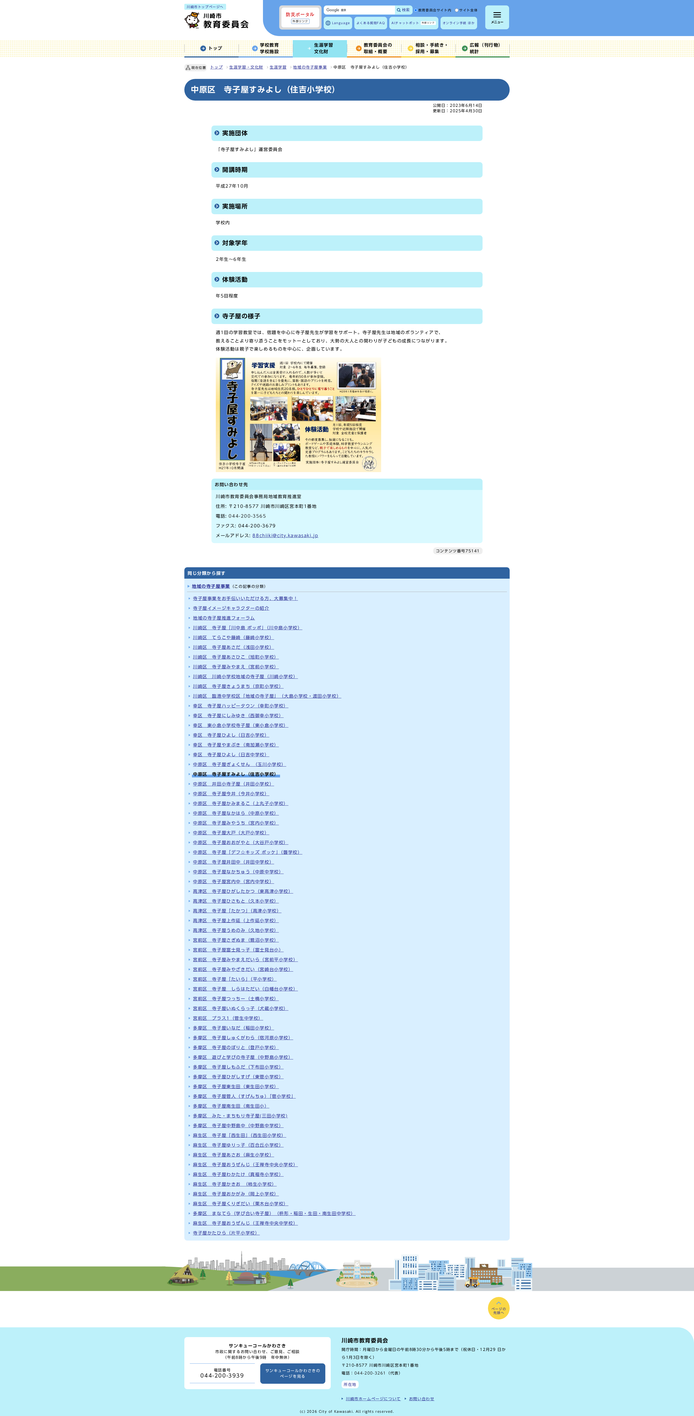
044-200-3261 (370, 1373)
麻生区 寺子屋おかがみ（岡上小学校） (236, 1194)
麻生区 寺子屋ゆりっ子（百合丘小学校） (238, 1145)
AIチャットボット (413, 22)
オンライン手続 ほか (459, 22)
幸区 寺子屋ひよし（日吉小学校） (231, 735)
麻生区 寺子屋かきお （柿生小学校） (235, 1184)
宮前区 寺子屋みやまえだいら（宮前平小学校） (245, 959)
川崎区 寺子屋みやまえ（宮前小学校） (236, 667)
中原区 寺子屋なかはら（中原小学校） (236, 813)
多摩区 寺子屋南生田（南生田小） (231, 1106)
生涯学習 (278, 67)
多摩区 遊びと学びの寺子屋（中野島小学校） (243, 1057)
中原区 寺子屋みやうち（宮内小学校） (236, 823)
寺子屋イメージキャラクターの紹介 (231, 608)
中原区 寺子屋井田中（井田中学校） (233, 862)
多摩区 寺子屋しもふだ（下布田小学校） (238, 1067)
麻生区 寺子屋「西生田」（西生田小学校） (239, 1135)
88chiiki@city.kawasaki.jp (285, 535)
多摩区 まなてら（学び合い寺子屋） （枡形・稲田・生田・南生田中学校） (274, 1213)
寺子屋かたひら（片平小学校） (226, 1233)
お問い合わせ (422, 1399)
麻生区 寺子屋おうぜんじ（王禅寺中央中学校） (245, 1223)
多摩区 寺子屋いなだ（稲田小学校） (233, 1028)
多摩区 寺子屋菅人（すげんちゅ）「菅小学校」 (244, 1096)
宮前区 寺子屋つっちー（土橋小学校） (236, 999)
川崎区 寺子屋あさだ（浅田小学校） (233, 647)
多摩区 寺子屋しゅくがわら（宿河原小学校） (243, 1038)
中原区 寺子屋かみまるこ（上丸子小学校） (240, 803)
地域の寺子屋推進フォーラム (224, 618)
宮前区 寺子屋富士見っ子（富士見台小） (238, 950)
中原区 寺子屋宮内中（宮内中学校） (233, 881)
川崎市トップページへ (205, 6)
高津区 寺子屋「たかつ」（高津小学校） (237, 911)
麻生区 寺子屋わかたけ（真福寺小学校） (238, 1174)
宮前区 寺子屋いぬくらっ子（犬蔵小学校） (240, 1008)
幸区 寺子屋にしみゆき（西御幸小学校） (238, 715)
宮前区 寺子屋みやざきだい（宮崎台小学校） (243, 969)
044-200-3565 (247, 516)
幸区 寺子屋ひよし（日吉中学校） (231, 754)
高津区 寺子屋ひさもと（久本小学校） (236, 901)
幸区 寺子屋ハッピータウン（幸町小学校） (240, 706)
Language (341, 22)
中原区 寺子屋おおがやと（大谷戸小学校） (240, 842)
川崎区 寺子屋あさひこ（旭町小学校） (236, 657)
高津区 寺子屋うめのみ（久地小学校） (236, 930)
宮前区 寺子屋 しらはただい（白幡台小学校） (245, 989)
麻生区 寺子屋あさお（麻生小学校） (233, 1155)
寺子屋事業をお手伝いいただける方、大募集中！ (245, 598)
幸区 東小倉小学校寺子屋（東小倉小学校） (240, 725)
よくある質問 (370, 22)
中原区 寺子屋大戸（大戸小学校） (231, 833)
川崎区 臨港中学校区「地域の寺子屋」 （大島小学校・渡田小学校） (267, 696)
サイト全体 (468, 10)
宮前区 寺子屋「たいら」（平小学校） (235, 979)
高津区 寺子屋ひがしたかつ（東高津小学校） (243, 891)
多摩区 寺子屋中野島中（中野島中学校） (238, 1125)
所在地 (350, 1384)
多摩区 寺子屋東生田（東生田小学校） (236, 1086)
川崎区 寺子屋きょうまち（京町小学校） (238, 686)
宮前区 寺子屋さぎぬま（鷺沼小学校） (236, 940)
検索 (406, 10)
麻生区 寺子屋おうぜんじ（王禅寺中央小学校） (245, 1164)
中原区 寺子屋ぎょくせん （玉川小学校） (239, 764)
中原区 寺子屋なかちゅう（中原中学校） (238, 872)
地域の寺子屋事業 (310, 67)
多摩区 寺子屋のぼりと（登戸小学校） (236, 1047)
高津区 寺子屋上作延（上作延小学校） (236, 920)
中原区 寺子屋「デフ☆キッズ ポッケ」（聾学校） (247, 852)
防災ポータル (300, 17)
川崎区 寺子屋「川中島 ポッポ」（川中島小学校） (247, 628)
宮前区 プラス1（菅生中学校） (228, 1018)
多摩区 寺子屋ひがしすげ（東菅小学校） (238, 1077)
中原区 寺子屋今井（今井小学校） (231, 794)
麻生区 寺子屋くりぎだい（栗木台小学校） (240, 1204)
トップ (216, 67)
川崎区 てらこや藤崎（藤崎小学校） (233, 637)
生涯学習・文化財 (246, 67)
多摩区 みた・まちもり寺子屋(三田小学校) (240, 1116)
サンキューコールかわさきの (292, 1373)
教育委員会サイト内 (434, 10)
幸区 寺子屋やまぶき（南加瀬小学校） (236, 745)
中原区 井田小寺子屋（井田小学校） (233, 784)
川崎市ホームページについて (373, 1399)
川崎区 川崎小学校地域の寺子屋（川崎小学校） (245, 676)
